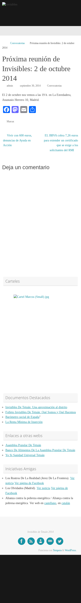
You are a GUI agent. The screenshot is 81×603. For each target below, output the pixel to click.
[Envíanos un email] (50, 541)
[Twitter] (59, 541)
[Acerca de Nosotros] (40, 541)
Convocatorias (17, 43)
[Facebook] (21, 541)
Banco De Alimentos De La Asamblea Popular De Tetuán (40, 450)
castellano (50, 503)
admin (10, 85)
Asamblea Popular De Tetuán (23, 445)
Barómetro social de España (22, 417)
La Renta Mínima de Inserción (24, 422)
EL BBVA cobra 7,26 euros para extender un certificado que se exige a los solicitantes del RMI (61, 143)
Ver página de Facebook (29, 483)
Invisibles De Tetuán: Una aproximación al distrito (36, 407)
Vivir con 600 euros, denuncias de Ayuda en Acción (17, 140)
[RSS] (31, 541)
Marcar (10, 121)
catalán (66, 503)
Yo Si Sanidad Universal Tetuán (24, 455)
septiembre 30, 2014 (30, 85)
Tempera (57, 550)
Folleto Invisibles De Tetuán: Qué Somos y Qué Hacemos (40, 412)
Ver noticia (43, 488)
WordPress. (71, 550)
